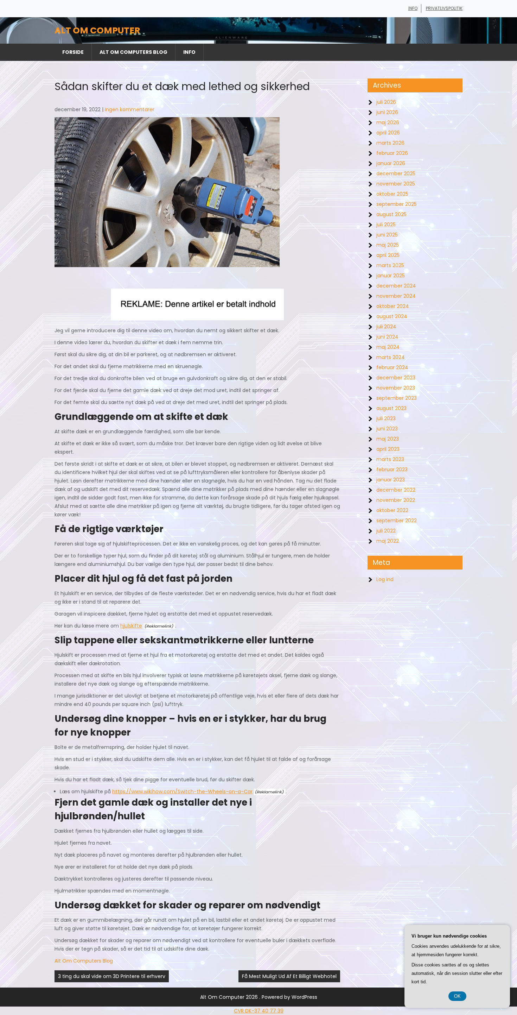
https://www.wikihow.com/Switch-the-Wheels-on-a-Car (182, 791)
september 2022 (396, 520)
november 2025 (395, 183)
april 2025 (388, 255)
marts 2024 (390, 357)
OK (457, 996)
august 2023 (391, 408)
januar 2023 (390, 479)
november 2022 (395, 500)
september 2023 (396, 398)
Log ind (385, 579)
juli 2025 (386, 224)
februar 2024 (392, 367)
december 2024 (396, 285)
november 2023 (395, 387)
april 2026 (388, 132)
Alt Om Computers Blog (133, 52)
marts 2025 (390, 265)
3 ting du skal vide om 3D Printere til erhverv (111, 976)
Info (412, 8)
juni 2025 (387, 234)
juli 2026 (386, 102)
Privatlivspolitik (444, 8)
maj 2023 (387, 438)
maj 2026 (387, 122)
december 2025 (395, 173)
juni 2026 (387, 112)
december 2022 (395, 489)
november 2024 (396, 296)
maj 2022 (387, 540)
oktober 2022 (392, 510)
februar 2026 (392, 153)
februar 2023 (392, 469)
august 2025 (391, 214)
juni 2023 (387, 428)
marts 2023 (390, 459)
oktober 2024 (392, 306)
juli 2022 (386, 530)
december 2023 (395, 377)
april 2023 (388, 449)
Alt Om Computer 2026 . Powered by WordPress (258, 997)
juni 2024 (387, 336)
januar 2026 (390, 163)
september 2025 (396, 204)
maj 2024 (388, 347)
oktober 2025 (392, 193)
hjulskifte (131, 625)
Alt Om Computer (97, 30)
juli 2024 (386, 326)
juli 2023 (386, 418)
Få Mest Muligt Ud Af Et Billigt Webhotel (289, 976)
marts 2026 (390, 142)
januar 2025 (390, 275)
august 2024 (391, 316)
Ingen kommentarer (129, 109)
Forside (73, 52)
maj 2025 (387, 244)
